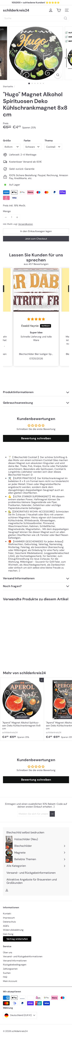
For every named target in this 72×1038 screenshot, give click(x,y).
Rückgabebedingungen (14, 964)
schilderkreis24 (16, 10)
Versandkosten (25, 224)
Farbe (27, 140)
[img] (36, 319)
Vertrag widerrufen (17, 938)
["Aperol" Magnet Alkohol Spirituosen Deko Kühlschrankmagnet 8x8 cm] (22, 709)
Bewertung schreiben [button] (36, 438)
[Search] (65, 18)
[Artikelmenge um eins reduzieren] (6, 217)
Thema (49, 140)
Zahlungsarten (10, 968)
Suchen (6, 972)
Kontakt (7, 913)
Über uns (7, 952)
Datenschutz (9, 921)
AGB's (6, 925)
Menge (7, 211)
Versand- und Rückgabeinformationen (22, 956)
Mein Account (10, 981)
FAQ (5, 976)
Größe (7, 140)
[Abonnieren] (52, 814)
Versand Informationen (15, 960)
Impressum (9, 917)
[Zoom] (58, 75)
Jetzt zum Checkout (36, 238)
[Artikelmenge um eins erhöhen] (17, 217)
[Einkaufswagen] (59, 10)
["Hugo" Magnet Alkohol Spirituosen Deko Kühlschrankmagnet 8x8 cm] (22, 634)
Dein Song (8, 934)
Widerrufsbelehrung (13, 929)
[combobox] (36, 18)
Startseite (8, 86)
